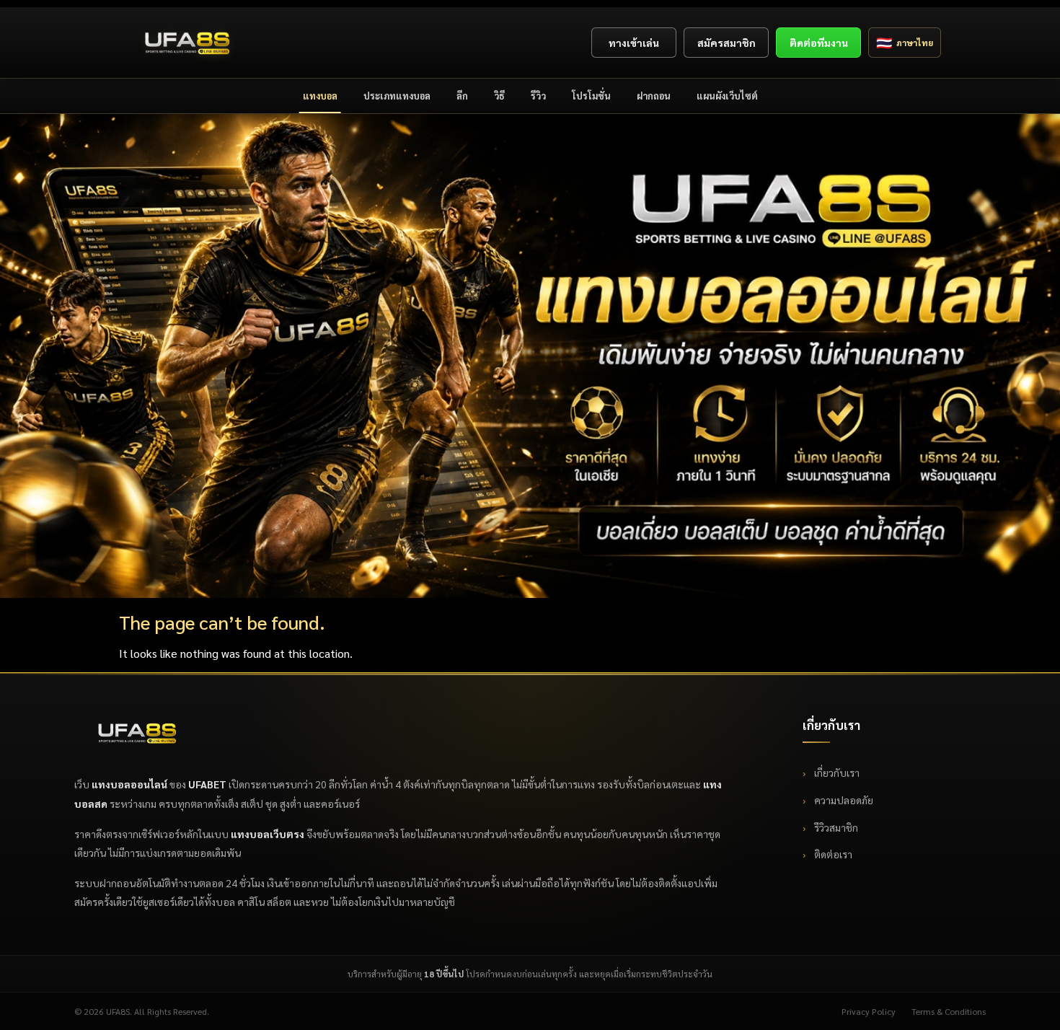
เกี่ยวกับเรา (836, 772)
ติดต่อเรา (832, 854)
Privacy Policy (869, 1011)
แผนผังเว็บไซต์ (727, 95)
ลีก (462, 95)
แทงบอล (320, 95)
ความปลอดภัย (842, 799)
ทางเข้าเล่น (634, 42)
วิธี (499, 95)
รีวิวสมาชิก (835, 827)
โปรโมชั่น (591, 95)
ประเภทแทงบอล (396, 95)
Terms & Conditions (948, 1011)
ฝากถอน (654, 95)
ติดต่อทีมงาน (819, 42)
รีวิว (538, 95)
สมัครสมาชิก (726, 42)
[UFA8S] (187, 42)
